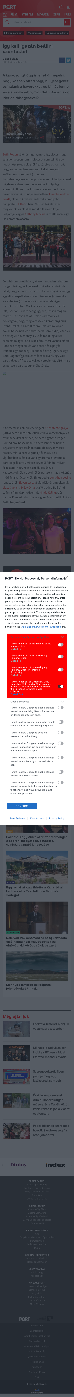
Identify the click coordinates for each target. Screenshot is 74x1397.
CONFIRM (22, 806)
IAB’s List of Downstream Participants (41, 626)
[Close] (67, 579)
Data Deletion (17, 818)
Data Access (37, 818)
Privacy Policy (56, 818)
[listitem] (37, 637)
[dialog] (37, 698)
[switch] (61, 644)
